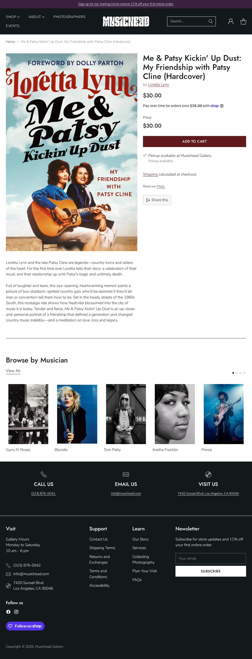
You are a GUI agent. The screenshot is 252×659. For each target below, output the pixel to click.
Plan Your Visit (144, 571)
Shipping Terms (102, 548)
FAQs (137, 580)
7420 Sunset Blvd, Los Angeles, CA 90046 (208, 493)
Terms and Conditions (98, 573)
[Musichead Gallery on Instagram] (16, 612)
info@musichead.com (126, 493)
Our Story (140, 539)
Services (139, 548)
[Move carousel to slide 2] (237, 373)
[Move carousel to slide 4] (244, 373)
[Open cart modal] (243, 21)
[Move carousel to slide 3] (240, 373)
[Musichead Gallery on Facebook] (8, 612)
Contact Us (98, 539)
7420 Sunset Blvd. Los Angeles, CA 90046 (33, 585)
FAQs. (161, 186)
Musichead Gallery (49, 646)
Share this (160, 200)
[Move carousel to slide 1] (233, 373)
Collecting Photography (143, 559)
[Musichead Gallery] (126, 21)
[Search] (210, 21)
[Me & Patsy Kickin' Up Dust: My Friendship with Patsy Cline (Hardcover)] (71, 152)
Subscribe (210, 571)
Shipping (150, 174)
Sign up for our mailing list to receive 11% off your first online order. (126, 4)
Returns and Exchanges (99, 559)
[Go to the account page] (231, 21)
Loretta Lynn (158, 84)
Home (10, 41)
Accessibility (99, 585)
